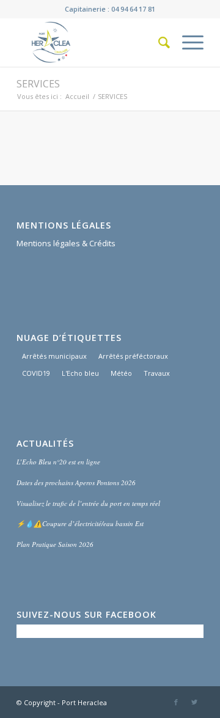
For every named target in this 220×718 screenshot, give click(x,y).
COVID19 (36, 373)
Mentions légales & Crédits (66, 243)
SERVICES (38, 83)
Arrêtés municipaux (54, 356)
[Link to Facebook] (176, 702)
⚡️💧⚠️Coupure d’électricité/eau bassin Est (80, 523)
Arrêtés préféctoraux (133, 356)
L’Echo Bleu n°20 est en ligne (58, 461)
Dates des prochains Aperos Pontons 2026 (76, 482)
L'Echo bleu (80, 373)
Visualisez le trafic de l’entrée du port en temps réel (88, 503)
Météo (121, 373)
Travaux (157, 373)
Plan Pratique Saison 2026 (55, 544)
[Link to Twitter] (194, 702)
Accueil (77, 96)
